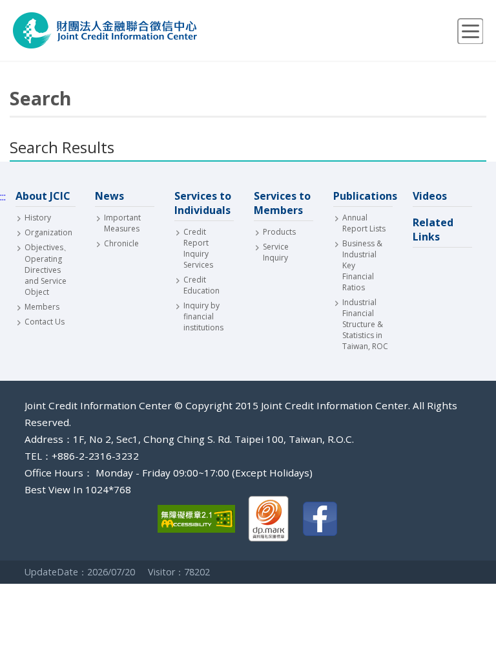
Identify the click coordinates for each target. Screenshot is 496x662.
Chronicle (121, 243)
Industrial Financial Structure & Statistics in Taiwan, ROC (365, 324)
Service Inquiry (276, 252)
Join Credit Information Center (105, 30)
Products (279, 231)
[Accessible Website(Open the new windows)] (196, 520)
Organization (48, 232)
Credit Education (201, 285)
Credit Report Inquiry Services (198, 248)
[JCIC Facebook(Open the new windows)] (320, 520)
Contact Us (45, 321)
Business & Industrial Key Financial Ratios (362, 265)
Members (42, 306)
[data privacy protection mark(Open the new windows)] (268, 520)
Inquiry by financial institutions (203, 316)
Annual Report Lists (364, 223)
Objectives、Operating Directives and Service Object (48, 269)
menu (470, 31)
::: (3, 196)
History (38, 217)
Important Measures (122, 223)
